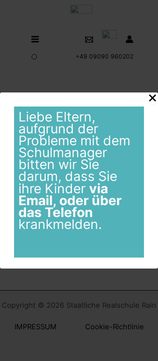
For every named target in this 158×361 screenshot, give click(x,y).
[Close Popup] (152, 98)
